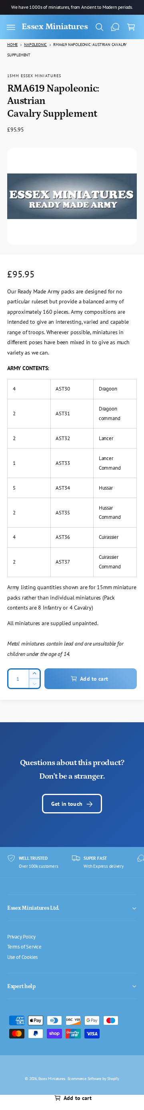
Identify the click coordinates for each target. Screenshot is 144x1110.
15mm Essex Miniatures (34, 75)
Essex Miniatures (51, 1078)
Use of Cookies (22, 957)
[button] (11, 27)
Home (12, 44)
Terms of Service (24, 946)
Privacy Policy (21, 936)
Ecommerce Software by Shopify (93, 1078)
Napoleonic (35, 44)
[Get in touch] (115, 27)
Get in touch (66, 803)
